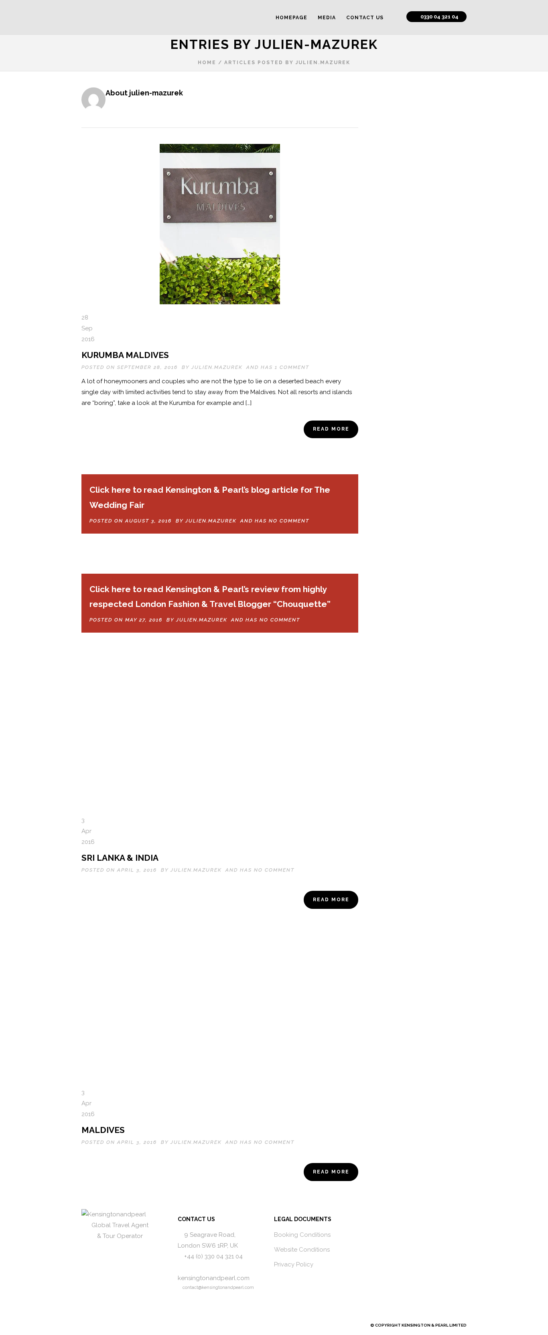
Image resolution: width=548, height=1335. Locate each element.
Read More (331, 429)
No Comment (289, 521)
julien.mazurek (216, 367)
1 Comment (292, 367)
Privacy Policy (293, 1264)
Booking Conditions (302, 1234)
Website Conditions (302, 1249)
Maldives (103, 1130)
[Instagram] (99, 1325)
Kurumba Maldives (125, 355)
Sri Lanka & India (119, 858)
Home (207, 62)
